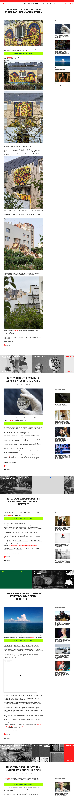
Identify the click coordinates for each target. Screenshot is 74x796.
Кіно (40, 3)
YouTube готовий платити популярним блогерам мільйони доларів (24, 545)
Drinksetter (28, 0)
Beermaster (34, 0)
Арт (47, 3)
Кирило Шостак (17, 384)
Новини (24, 3)
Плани (54, 3)
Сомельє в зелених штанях (43, 0)
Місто (29, 3)
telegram (30, 53)
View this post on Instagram (9, 677)
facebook (26, 53)
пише (33, 781)
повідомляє (10, 420)
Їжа (50, 3)
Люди (32, 3)
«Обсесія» (8, 778)
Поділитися (8, 345)
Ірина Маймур (17, 16)
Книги (44, 3)
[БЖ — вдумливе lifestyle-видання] (7, 3)
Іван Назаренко (17, 774)
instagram (23, 53)
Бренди (36, 3)
